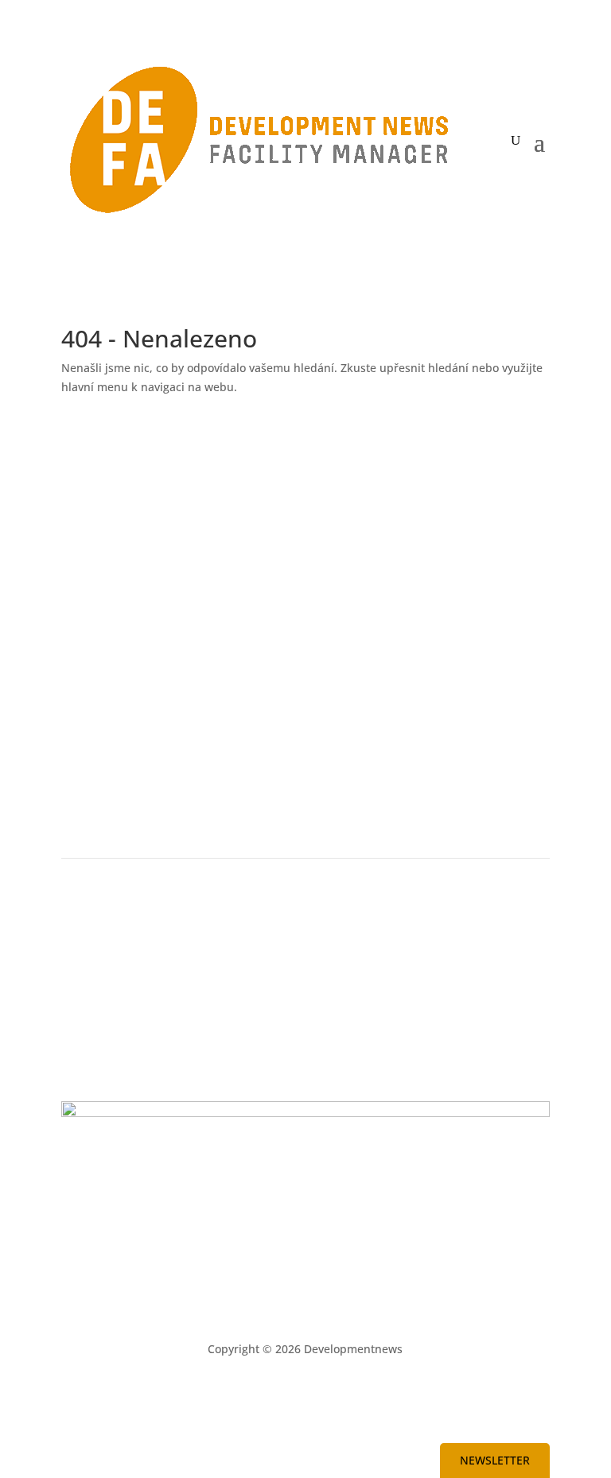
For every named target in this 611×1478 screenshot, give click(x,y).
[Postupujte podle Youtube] (289, 1395)
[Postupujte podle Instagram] (353, 1395)
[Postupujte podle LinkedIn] (257, 1395)
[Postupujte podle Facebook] (321, 1395)
